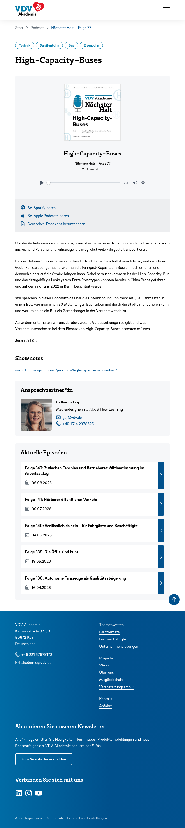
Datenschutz (54, 818)
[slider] (83, 182)
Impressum (33, 818)
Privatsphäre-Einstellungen (87, 818)
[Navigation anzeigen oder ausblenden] (166, 9)
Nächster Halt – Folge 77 (71, 27)
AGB (18, 818)
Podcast (37, 27)
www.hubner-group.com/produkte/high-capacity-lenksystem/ (66, 370)
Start (19, 27)
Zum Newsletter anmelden (43, 759)
